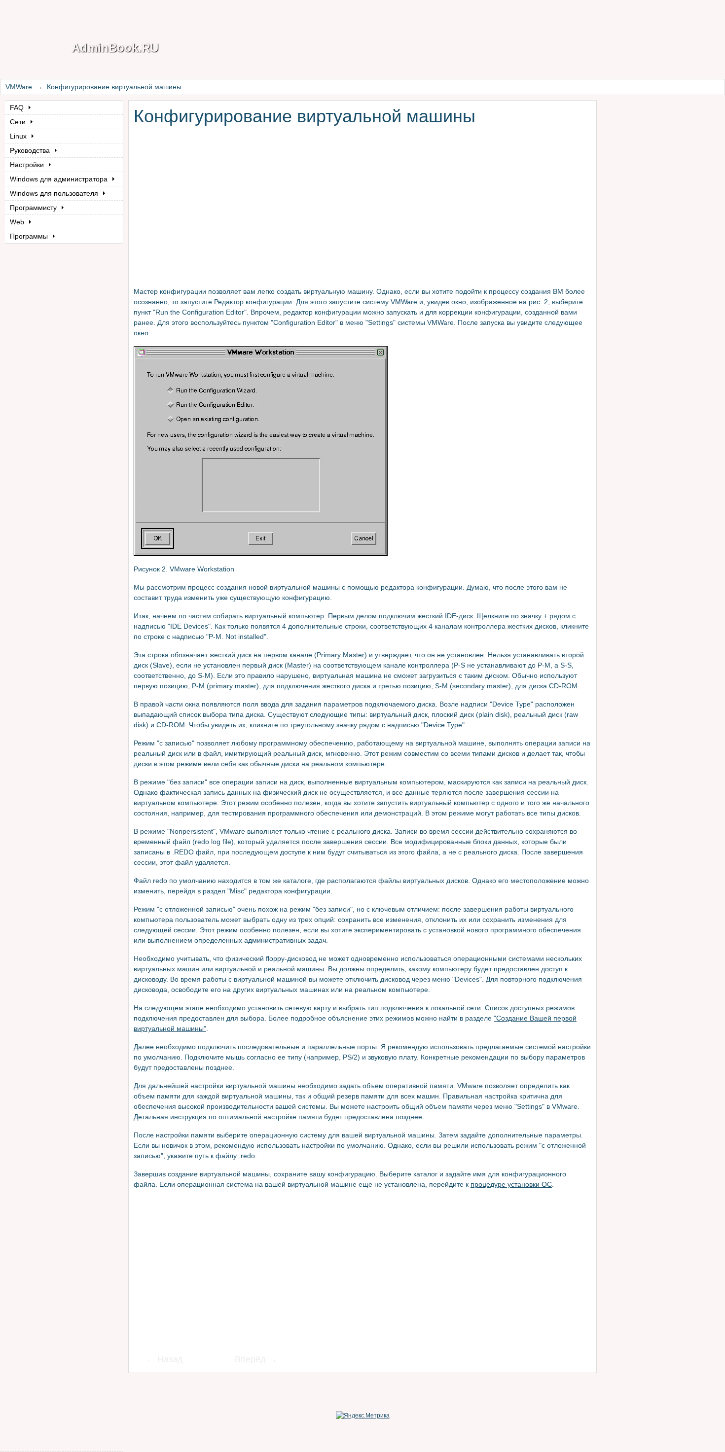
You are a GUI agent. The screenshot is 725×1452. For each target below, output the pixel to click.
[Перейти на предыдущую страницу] (171, 1360)
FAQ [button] (18, 107)
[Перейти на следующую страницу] (250, 1360)
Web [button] (18, 222)
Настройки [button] (28, 165)
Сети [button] (19, 122)
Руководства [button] (31, 150)
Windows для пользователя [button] (55, 193)
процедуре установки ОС (511, 1184)
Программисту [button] (34, 208)
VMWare (18, 87)
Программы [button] (30, 236)
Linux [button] (19, 136)
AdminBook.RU (115, 47)
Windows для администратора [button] (59, 179)
